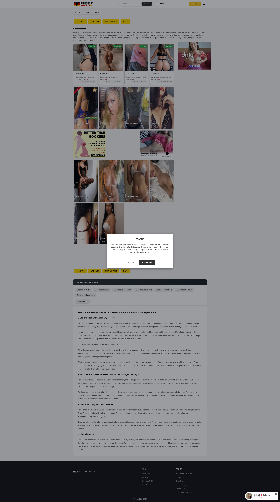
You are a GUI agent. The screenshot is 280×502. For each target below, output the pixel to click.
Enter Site (147, 262)
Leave (131, 262)
